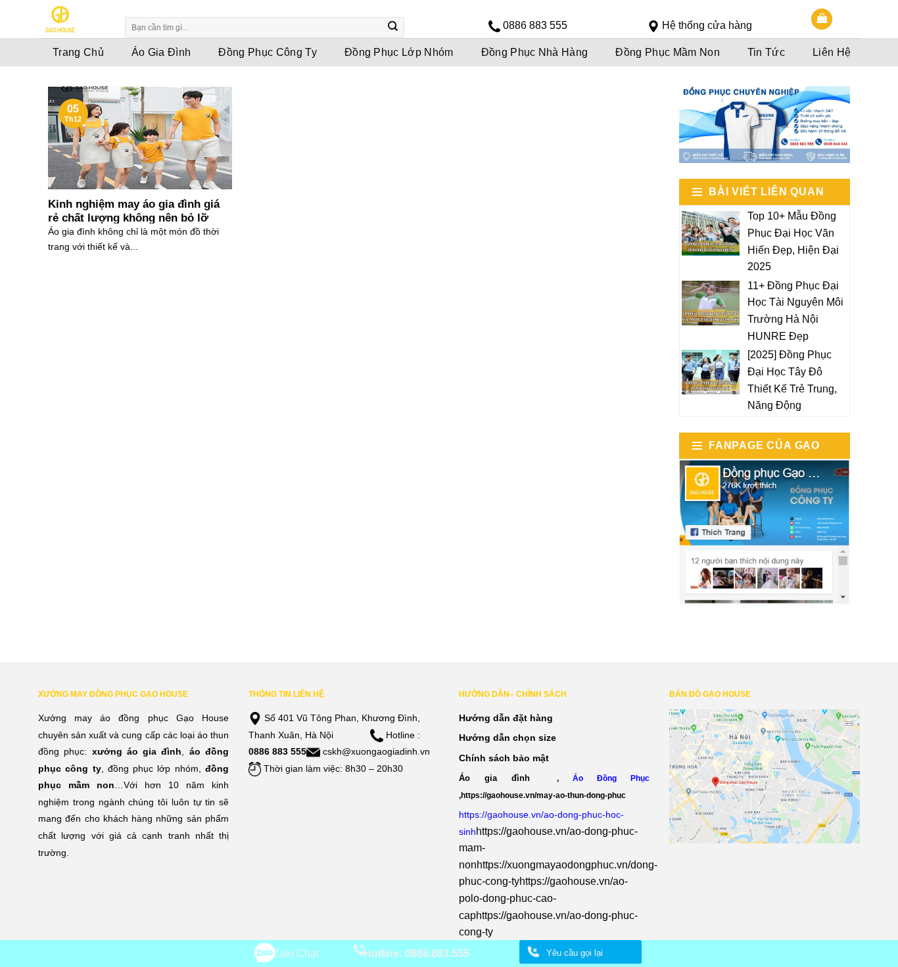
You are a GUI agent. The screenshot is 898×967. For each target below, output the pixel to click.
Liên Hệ (832, 52)
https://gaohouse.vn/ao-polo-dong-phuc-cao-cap (543, 898)
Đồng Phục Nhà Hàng (534, 52)
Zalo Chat (296, 953)
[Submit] (393, 27)
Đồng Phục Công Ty (267, 52)
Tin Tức (766, 52)
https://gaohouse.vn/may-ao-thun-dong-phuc (543, 795)
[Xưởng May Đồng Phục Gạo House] (72, 19)
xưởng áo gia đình (137, 751)
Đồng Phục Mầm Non (667, 52)
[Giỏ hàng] (821, 19)
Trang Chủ (78, 52)
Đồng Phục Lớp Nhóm (399, 52)
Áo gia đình (494, 778)
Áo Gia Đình (161, 52)
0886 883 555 (535, 25)
